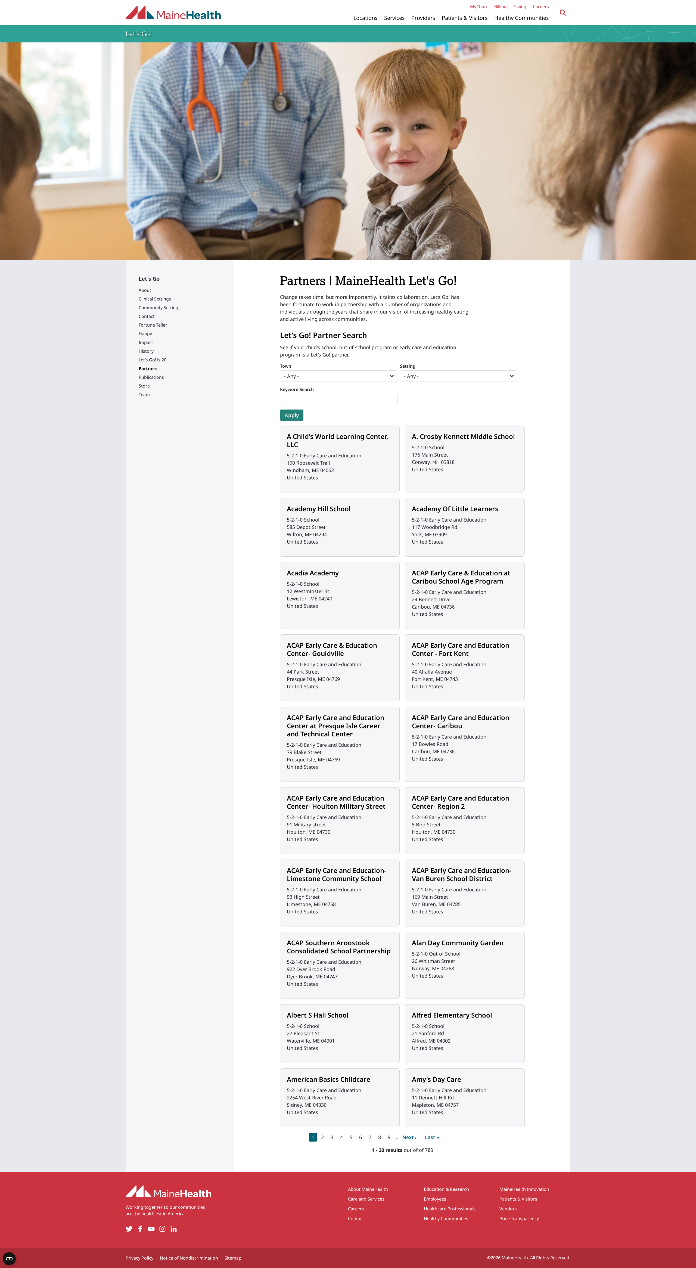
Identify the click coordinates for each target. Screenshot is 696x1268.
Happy (145, 334)
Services (394, 17)
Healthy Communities (521, 17)
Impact (146, 342)
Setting (407, 366)
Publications (151, 377)
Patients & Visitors (465, 17)
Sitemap (233, 1258)
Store (144, 386)
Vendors (508, 1209)
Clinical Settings (155, 299)
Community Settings (160, 308)
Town (285, 366)
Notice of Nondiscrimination (189, 1258)
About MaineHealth (368, 1189)
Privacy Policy (139, 1258)
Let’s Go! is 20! (153, 360)
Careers (541, 7)
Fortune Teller (153, 325)
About (145, 290)
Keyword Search (297, 389)
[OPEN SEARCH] (562, 12)
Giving (519, 7)
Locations (365, 17)
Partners (148, 368)
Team (144, 395)
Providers (423, 17)
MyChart (479, 7)
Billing (500, 7)
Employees (435, 1199)
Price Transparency (519, 1219)
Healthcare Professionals (450, 1209)
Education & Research (446, 1189)
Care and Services (366, 1199)
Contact (147, 316)
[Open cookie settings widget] (9, 1258)
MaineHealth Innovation (524, 1189)
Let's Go (149, 278)
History (146, 351)
